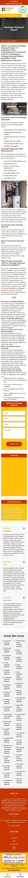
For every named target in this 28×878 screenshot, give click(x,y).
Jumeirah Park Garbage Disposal (8, 740)
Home (3, 41)
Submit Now (14, 444)
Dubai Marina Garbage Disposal (8, 782)
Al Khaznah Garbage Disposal (7, 657)
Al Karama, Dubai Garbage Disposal (7, 759)
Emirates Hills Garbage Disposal (20, 773)
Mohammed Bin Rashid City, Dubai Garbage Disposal (8, 749)
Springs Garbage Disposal (19, 692)
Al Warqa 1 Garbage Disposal (7, 701)
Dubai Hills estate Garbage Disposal (19, 708)
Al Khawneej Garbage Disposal (8, 708)
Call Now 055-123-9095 (10, 15)
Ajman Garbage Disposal (19, 652)
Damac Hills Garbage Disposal (8, 723)
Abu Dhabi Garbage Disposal (7, 686)
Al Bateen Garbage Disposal (7, 672)
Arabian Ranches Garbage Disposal (19, 726)
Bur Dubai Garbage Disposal (7, 767)
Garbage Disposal (11, 41)
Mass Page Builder (14, 870)
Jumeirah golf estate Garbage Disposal (20, 717)
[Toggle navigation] (24, 15)
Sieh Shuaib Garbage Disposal (7, 650)
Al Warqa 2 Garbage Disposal (7, 694)
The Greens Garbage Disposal (19, 766)
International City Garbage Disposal (8, 716)
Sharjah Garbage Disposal (19, 659)
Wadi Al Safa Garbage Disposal (20, 749)
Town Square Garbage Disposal (20, 734)
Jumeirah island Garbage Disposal (19, 757)
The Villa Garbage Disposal (19, 742)
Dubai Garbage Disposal (19, 666)
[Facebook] (14, 847)
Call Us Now (20, 876)
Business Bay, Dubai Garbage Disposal (20, 643)
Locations (14, 838)
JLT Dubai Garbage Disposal (7, 775)
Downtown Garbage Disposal (19, 685)
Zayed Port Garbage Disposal (7, 642)
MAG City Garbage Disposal (19, 780)
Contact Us (7, 876)
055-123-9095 (15, 825)
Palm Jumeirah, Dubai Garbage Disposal (19, 675)
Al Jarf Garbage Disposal (6, 664)
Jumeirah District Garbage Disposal (7, 731)
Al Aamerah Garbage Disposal (7, 679)
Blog (14, 841)
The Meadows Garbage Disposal (20, 699)
